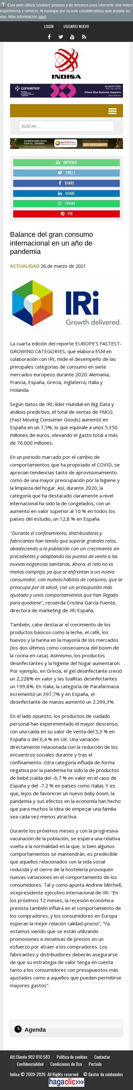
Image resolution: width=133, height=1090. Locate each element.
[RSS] (84, 36)
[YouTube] (72, 36)
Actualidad (24, 266)
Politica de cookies (72, 1057)
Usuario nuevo (76, 26)
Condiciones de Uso (66, 1064)
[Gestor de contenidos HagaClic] (66, 1082)
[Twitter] (61, 36)
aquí (42, 16)
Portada (95, 1064)
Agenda (35, 1030)
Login (49, 26)
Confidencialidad (30, 1064)
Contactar (102, 1057)
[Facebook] (49, 36)
